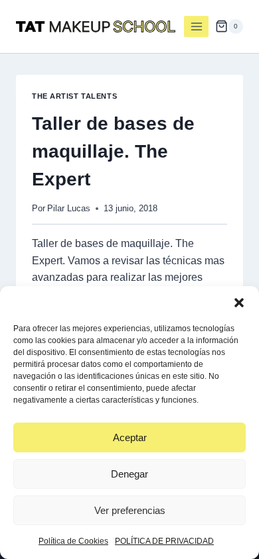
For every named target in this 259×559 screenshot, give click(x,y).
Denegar (129, 474)
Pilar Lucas (68, 208)
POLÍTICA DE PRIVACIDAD (164, 541)
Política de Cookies (73, 541)
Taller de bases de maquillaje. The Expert (113, 151)
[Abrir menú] (196, 26)
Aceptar (130, 437)
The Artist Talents (74, 96)
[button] (239, 302)
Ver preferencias (129, 510)
